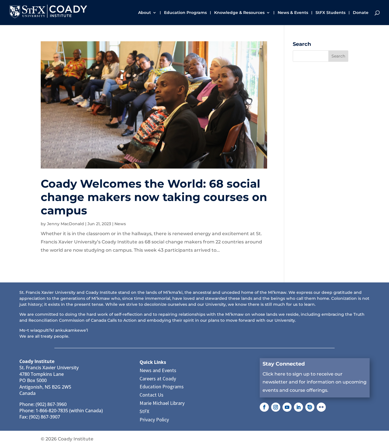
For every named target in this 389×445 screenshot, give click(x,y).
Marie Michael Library (162, 403)
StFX (144, 411)
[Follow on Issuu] (309, 407)
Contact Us (151, 394)
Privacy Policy (154, 419)
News (120, 223)
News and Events (158, 370)
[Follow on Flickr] (321, 407)
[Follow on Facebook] (264, 407)
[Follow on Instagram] (275, 407)
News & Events (293, 13)
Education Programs (185, 13)
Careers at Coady (158, 378)
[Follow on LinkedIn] (298, 407)
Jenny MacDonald (65, 223)
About (144, 13)
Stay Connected (284, 364)
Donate (360, 13)
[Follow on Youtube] (287, 407)
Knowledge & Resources (239, 13)
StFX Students (330, 13)
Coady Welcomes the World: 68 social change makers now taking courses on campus (154, 197)
